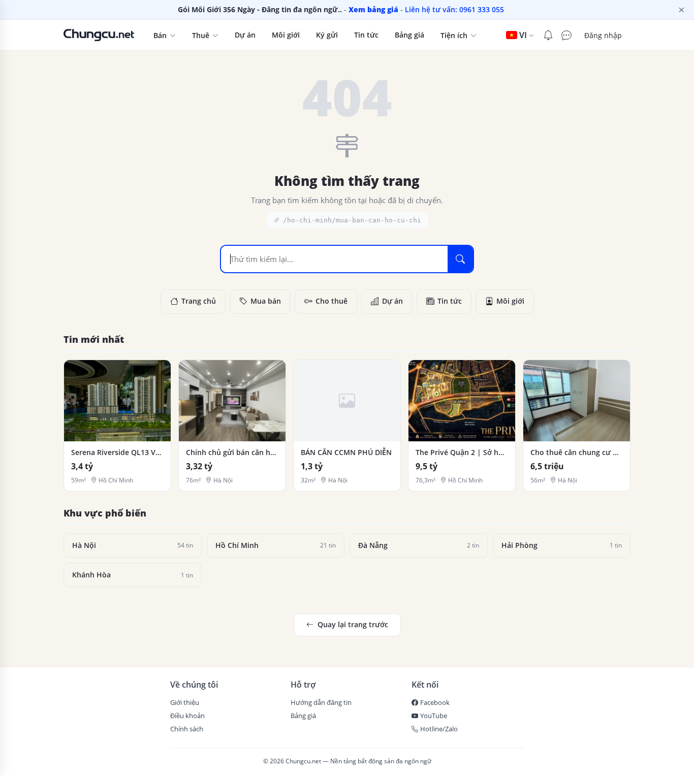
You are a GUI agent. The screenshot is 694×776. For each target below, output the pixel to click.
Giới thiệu (184, 702)
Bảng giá (409, 35)
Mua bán (265, 301)
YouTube (433, 715)
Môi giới (286, 35)
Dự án (245, 35)
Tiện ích (454, 35)
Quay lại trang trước (353, 624)
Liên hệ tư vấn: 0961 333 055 (454, 9)
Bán (161, 35)
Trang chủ (198, 301)
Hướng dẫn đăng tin (321, 702)
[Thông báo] (548, 35)
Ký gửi (327, 35)
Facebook (435, 702)
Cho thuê (332, 301)
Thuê (201, 35)
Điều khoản (187, 715)
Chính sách (186, 728)
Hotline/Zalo (439, 728)
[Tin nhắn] (564, 35)
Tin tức (366, 35)
